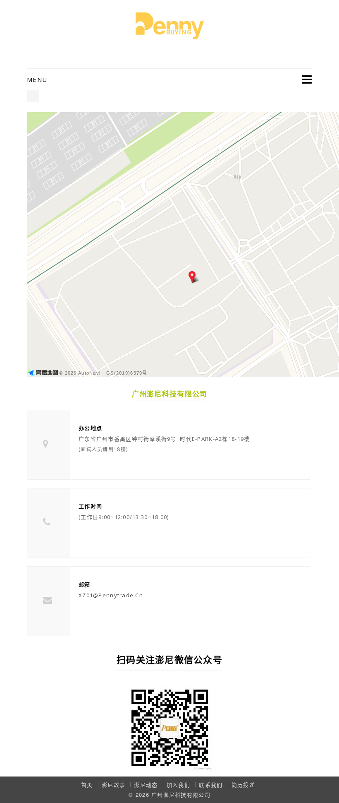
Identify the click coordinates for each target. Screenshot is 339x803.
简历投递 (243, 785)
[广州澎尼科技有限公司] (170, 25)
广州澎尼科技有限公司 (180, 794)
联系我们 (210, 785)
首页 (87, 785)
